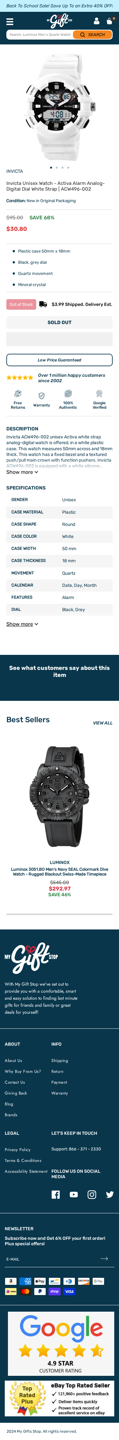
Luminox (59, 862)
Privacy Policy (17, 1150)
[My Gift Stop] (31, 945)
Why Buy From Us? (23, 1071)
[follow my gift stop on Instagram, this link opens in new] (92, 1197)
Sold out (59, 322)
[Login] (96, 22)
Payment (59, 1082)
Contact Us (15, 1082)
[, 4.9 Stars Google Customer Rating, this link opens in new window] (61, 1344)
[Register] (104, 1259)
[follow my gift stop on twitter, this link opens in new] (110, 1197)
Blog (9, 1104)
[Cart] (109, 21)
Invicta (14, 171)
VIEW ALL (103, 723)
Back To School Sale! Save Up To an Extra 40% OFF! (59, 6)
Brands (11, 1115)
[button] (59, 339)
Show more (19, 472)
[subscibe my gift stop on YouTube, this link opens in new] (73, 1197)
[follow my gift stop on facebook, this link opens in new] (55, 1197)
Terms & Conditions (23, 1160)
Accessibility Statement (26, 1171)
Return (57, 1071)
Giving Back (16, 1093)
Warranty (59, 1093)
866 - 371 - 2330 (85, 1149)
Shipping (59, 1060)
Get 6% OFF (59, 1238)
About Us (13, 1060)
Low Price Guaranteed (59, 360)
